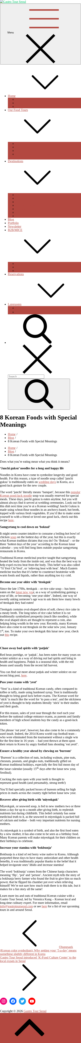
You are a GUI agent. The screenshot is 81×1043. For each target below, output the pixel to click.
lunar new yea (24, 592)
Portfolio (13, 223)
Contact (20, 103)
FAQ (19, 106)
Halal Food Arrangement (31, 270)
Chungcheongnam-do (29, 205)
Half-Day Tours (25, 143)
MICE (20, 263)
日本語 (20, 312)
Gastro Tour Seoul (35, 1011)
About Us (22, 99)
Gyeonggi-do (24, 209)
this (7, 634)
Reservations (16, 274)
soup (13, 537)
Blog (11, 219)
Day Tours (22, 147)
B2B (19, 267)
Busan (20, 198)
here (11, 520)
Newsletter (14, 226)
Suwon (20, 201)
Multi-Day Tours (26, 150)
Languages (14, 304)
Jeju (18, 212)
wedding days (47, 482)
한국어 (20, 308)
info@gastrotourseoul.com (16, 906)
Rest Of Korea (25, 216)
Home (12, 96)
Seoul (19, 194)
